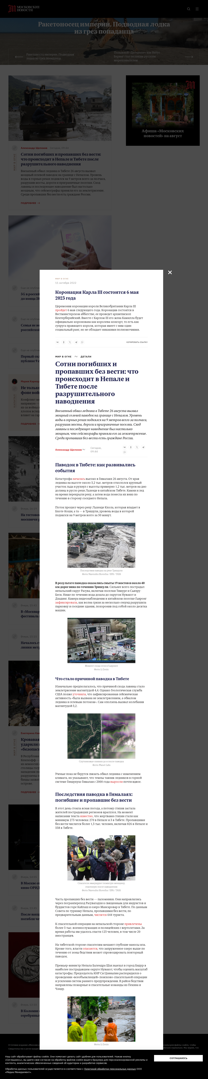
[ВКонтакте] (57, 342)
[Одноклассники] (63, 342)
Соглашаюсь (178, 1058)
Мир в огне (62, 279)
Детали (86, 356)
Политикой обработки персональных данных (110, 1068)
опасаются (90, 949)
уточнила (79, 694)
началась (79, 479)
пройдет (61, 310)
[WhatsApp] (82, 342)
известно (86, 816)
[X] (70, 342)
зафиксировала (66, 602)
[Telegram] (76, 342)
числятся (100, 915)
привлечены (133, 924)
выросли (116, 782)
